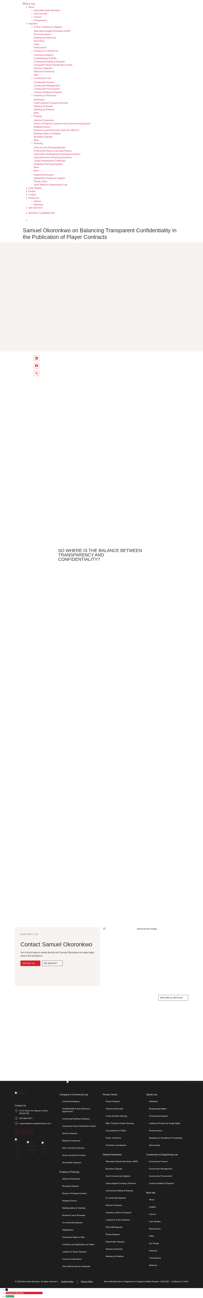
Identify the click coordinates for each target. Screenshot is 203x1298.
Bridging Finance (42, 127)
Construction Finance (44, 82)
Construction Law (42, 78)
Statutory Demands (43, 106)
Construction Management (47, 85)
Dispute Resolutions (44, 175)
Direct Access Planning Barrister (49, 147)
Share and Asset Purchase (73, 1155)
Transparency (40, 20)
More (36, 75)
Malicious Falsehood (44, 71)
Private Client (40, 181)
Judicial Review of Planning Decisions (53, 157)
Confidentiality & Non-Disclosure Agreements (76, 1110)
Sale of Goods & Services (73, 1148)
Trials (36, 44)
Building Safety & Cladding (47, 133)
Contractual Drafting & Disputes (49, 61)
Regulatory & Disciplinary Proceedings (165, 1138)
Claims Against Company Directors (51, 103)
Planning (38, 143)
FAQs (151, 1236)
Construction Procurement (46, 89)
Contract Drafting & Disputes (48, 92)
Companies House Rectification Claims (53, 65)
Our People (154, 1243)
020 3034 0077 (35, 208)
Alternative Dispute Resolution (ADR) (52, 31)
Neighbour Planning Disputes (48, 164)
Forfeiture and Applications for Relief (78, 1244)
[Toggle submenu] (65, 27)
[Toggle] (32, 220)
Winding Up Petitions (44, 109)
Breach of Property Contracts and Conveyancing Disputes (62, 123)
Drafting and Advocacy (45, 37)
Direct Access (40, 14)
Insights (152, 1207)
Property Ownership (114, 1109)
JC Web (184, 1281)
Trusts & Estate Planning (116, 1116)
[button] (36, 358)
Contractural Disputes (158, 1116)
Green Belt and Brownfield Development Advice (57, 154)
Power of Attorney (113, 1138)
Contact (32, 194)
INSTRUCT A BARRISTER (41, 213)
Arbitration (153, 1101)
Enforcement (40, 47)
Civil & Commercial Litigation (48, 27)
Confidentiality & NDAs (45, 58)
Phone (11, 1296)
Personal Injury (155, 1130)
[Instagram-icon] (24, 1131)
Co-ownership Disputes (72, 1222)
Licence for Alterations (72, 1259)
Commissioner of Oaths (116, 1130)
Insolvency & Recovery (45, 95)
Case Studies (35, 188)
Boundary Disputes (43, 137)
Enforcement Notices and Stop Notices (53, 151)
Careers (38, 17)
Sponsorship (154, 1145)
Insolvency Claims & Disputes (118, 1212)
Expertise (33, 23)
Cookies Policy (67, 1281)
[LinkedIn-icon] (30, 1131)
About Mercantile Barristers (47, 10)
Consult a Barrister (33, 1293)
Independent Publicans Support (49, 178)
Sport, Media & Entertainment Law (50, 185)
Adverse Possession (44, 120)
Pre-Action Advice (42, 34)
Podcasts (153, 1251)
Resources (33, 198)
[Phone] (7, 1296)
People (31, 191)
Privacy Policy (87, 1281)
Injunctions (39, 41)
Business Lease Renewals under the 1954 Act (56, 130)
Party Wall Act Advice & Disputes (76, 1266)
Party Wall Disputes (114, 1227)
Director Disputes (69, 1133)
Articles (37, 201)
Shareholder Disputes (71, 1162)
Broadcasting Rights (158, 1109)
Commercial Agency (44, 55)
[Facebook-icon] (17, 1131)
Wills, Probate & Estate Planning (120, 1123)
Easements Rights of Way (73, 1237)
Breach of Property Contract (74, 1193)
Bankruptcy (39, 99)
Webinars (38, 204)
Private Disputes (113, 1101)
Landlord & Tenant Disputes (74, 1252)
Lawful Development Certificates (50, 161)
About (31, 7)
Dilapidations (67, 1230)
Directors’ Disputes (43, 68)
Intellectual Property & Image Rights (164, 1123)
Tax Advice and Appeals (116, 1145)
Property (38, 116)
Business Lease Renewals (73, 1215)
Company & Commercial (46, 51)
